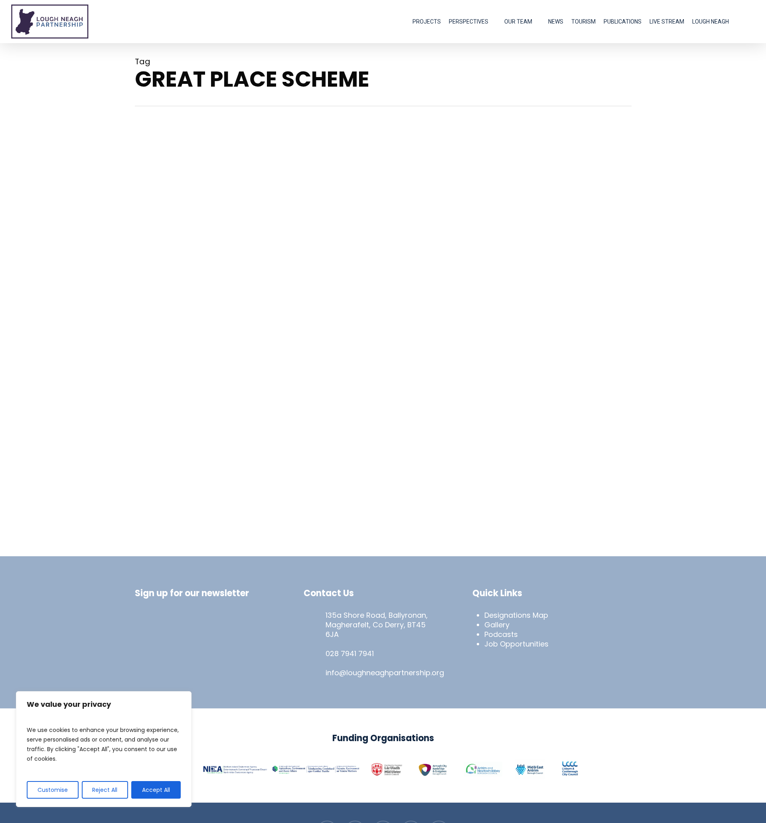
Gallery (496, 625)
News (155, 405)
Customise (53, 790)
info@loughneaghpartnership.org (385, 673)
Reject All (104, 790)
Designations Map (516, 615)
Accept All (156, 790)
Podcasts (501, 634)
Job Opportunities (516, 644)
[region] (104, 749)
